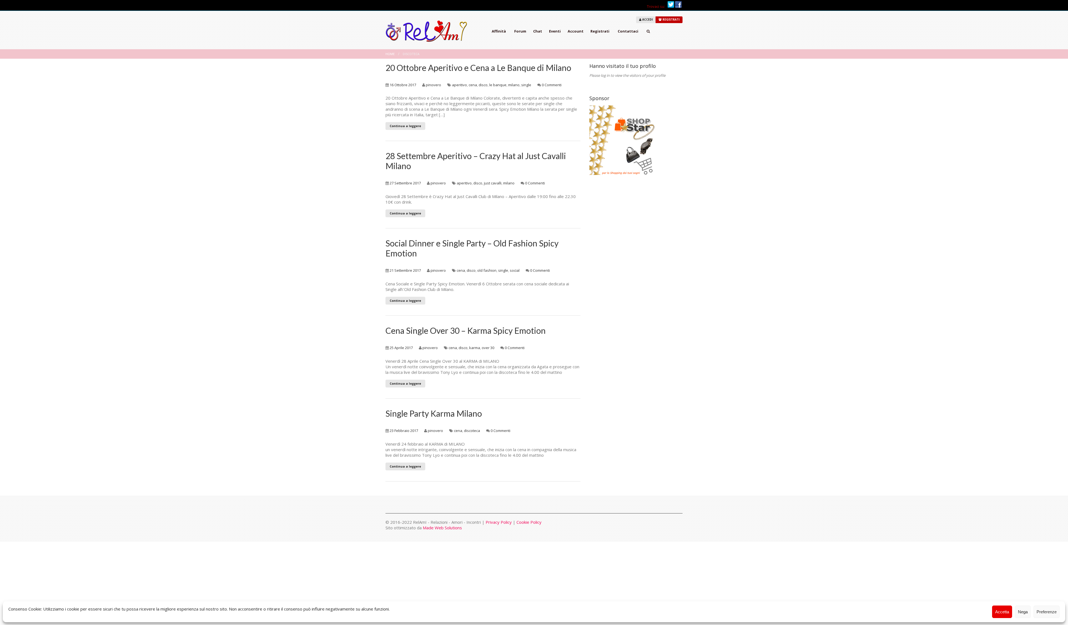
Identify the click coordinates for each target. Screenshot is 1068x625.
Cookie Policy (529, 522)
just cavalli (492, 183)
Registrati (599, 31)
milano (514, 84)
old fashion (486, 270)
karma (474, 347)
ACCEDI (647, 19)
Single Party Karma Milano (433, 413)
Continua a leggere (405, 126)
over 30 (488, 347)
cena (473, 84)
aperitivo (459, 84)
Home (390, 54)
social (515, 270)
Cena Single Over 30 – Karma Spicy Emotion (465, 330)
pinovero (433, 84)
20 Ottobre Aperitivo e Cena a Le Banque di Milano (478, 68)
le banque (497, 84)
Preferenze (1047, 611)
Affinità (499, 31)
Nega (1023, 611)
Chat (537, 31)
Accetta (1002, 611)
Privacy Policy (499, 522)
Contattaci (628, 31)
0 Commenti (552, 84)
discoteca (472, 430)
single (526, 84)
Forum (520, 31)
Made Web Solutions (442, 527)
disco (483, 84)
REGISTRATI (670, 19)
